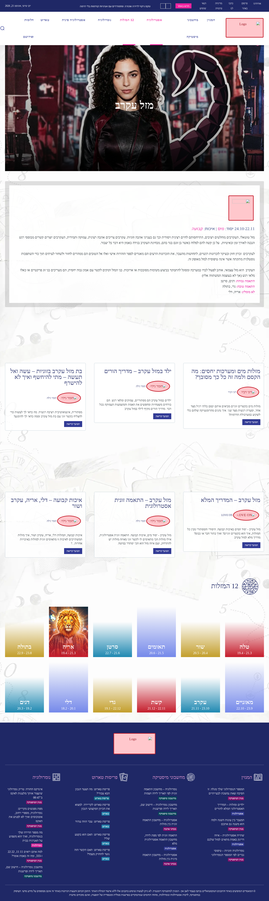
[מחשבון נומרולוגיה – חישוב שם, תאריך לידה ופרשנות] (53, 871)
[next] (163, 6)
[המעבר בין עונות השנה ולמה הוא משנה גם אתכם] (255, 824)
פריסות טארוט (102, 798)
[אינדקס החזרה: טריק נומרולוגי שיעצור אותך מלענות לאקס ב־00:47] (53, 793)
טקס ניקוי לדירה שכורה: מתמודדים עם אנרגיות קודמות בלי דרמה (115, 6)
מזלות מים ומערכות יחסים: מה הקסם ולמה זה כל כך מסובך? (225, 374)
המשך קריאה (251, 422)
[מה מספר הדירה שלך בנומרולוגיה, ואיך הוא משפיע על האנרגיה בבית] (53, 836)
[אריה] (68, 632)
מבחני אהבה (170, 829)
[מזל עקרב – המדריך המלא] (223, 465)
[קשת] (156, 687)
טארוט (105, 813)
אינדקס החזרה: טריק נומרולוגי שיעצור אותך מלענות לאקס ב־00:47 (25, 793)
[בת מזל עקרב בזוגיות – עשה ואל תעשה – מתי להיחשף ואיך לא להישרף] (45, 336)
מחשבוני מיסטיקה (33, 876)
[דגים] (24, 687)
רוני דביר (232, 392)
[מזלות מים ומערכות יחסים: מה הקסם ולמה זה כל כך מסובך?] (223, 336)
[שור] (200, 632)
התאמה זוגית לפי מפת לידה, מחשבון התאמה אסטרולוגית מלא (160, 839)
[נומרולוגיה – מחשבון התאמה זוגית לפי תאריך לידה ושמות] (188, 793)
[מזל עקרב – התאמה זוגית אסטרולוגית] (134, 465)
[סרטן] (112, 632)
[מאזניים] (244, 687)
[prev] (168, 6)
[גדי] (112, 687)
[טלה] (244, 632)
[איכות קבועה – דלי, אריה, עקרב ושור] (45, 465)
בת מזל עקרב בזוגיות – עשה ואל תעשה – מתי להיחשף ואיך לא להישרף (46, 377)
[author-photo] (248, 392)
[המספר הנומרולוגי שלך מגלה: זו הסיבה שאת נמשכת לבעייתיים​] (255, 793)
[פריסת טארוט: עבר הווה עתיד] (120, 824)
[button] (2, 28)
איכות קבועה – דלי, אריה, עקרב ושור (46, 503)
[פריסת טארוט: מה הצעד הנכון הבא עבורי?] (120, 793)
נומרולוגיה (37, 845)
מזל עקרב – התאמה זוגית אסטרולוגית (143, 503)
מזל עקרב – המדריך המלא (230, 500)
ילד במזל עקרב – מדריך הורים (137, 371)
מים (221, 228)
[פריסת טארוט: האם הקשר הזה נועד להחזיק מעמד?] (120, 854)
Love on (226, 515)
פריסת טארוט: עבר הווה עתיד (92, 821)
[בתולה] (24, 632)
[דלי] (68, 687)
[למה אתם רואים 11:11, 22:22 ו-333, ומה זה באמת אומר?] (53, 856)
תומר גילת (141, 386)
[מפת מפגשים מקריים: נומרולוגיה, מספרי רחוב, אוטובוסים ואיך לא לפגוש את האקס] (53, 813)
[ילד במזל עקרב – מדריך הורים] (134, 336)
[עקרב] (200, 687)
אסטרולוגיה (170, 848)
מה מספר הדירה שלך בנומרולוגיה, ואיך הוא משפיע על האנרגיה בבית (25, 836)
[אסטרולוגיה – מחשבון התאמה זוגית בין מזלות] (188, 824)
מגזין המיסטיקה (34, 802)
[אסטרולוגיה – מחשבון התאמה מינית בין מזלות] (188, 859)
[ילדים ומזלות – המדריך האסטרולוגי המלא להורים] (255, 809)
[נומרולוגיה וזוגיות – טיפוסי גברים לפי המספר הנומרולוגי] (255, 855)
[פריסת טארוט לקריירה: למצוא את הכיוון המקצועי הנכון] (120, 809)
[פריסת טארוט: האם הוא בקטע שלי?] (120, 839)
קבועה (197, 228)
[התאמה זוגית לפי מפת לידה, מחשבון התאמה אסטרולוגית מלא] (188, 839)
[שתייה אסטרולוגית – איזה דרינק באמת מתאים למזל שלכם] (255, 839)
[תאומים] (156, 632)
